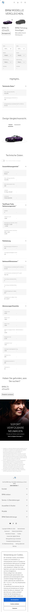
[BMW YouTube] (10, 524)
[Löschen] (12, 20)
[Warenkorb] (18, 2)
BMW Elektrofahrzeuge (9, 517)
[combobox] (8, 48)
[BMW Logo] (3, 2)
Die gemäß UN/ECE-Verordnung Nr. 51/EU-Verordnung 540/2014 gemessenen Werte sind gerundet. (14, 470)
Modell (4, 52)
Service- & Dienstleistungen (11, 500)
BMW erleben (6, 494)
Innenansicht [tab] (17, 124)
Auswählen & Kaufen (8, 506)
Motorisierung (6, 59)
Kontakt (4, 489)
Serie (4, 46)
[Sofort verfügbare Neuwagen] (14, 420)
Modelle (4, 511)
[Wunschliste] (21, 2)
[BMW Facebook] (13, 524)
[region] (14, 138)
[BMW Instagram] (16, 524)
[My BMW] (14, 2)
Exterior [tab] (10, 124)
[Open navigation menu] (25, 2)
